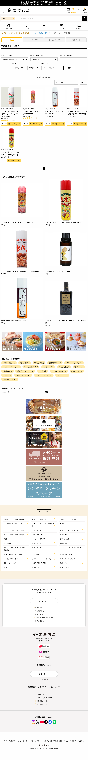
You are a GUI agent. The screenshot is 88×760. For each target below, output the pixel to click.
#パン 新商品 (42, 371)
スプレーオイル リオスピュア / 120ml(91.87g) (33, 112)
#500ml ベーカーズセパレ (74, 363)
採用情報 (81, 741)
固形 (46, 392)
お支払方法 (39, 607)
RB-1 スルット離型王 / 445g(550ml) (55, 112)
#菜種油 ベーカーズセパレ (43, 375)
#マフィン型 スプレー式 (58, 371)
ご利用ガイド (41, 694)
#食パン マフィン (62, 375)
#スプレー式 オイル (9, 363)
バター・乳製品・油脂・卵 (42, 33)
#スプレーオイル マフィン (11, 367)
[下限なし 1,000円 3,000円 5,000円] (18, 68)
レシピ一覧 (20, 741)
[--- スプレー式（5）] (73, 59)
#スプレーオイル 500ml (23, 375)
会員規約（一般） (43, 701)
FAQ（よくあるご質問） (45, 698)
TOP (5, 741)
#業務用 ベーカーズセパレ (25, 371)
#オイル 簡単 (7, 375)
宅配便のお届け (40, 611)
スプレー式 (5, 392)
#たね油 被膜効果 (63, 367)
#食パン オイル (79, 367)
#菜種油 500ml (7, 371)
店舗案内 (73, 741)
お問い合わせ (39, 621)
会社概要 (45, 679)
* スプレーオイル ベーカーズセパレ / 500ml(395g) (77, 112)
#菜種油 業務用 (39, 363)
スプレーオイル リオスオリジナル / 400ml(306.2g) (11, 153)
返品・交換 (39, 614)
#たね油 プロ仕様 (76, 371)
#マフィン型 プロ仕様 (31, 367)
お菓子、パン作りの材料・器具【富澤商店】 (16, 33)
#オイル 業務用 (24, 363)
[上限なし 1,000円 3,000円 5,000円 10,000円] (33, 68)
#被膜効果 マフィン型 (9, 379)
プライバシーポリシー (44, 704)
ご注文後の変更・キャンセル (45, 617)
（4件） (35, 118)
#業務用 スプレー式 (55, 363)
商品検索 (12, 741)
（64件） (14, 120)
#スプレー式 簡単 (48, 367)
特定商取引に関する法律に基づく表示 (55, 741)
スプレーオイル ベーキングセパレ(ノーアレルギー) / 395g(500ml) (11, 113)
